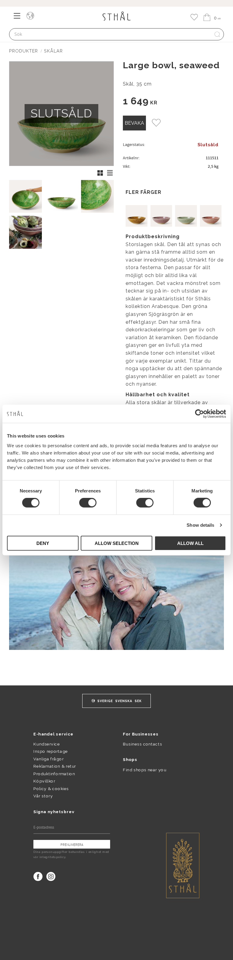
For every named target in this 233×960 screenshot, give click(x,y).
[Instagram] (51, 876)
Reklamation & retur (54, 766)
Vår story (43, 795)
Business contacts (142, 744)
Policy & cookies (51, 788)
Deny (42, 543)
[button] (19, 17)
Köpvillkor (44, 781)
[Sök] (217, 34)
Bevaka (134, 123)
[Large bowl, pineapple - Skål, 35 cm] (136, 216)
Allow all (190, 543)
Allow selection (117, 543)
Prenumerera (71, 844)
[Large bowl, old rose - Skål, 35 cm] (211, 216)
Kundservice (46, 744)
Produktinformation (54, 773)
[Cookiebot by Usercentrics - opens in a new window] (199, 413)
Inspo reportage (50, 751)
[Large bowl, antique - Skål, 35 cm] (186, 216)
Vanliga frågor (48, 758)
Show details (200, 525)
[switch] (87, 503)
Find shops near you (144, 769)
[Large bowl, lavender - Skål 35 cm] (161, 216)
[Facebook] (37, 876)
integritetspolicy (52, 857)
